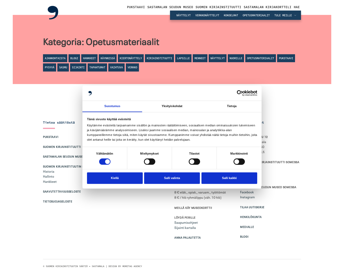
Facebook (247, 191)
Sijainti (78, 67)
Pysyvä (49, 67)
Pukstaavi (136, 7)
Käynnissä (108, 58)
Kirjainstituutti (159, 58)
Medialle (247, 226)
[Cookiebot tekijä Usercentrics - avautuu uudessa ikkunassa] (239, 93)
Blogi (74, 58)
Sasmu (63, 67)
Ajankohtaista (55, 58)
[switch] (149, 161)
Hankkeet (89, 58)
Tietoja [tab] (231, 106)
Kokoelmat (231, 15)
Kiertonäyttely (131, 58)
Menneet (200, 58)
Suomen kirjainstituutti (218, 7)
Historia (48, 171)
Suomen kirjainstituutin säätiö (67, 166)
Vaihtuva (116, 67)
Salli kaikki (229, 178)
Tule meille (283, 15)
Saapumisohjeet (186, 222)
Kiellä (115, 178)
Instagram (247, 196)
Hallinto (48, 176)
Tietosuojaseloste (57, 201)
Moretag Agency (132, 266)
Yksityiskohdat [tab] (172, 106)
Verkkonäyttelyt (207, 15)
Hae (297, 7)
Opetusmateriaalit (256, 15)
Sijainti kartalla (185, 227)
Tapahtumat (97, 67)
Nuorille (236, 58)
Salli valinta (172, 178)
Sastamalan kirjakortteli (267, 7)
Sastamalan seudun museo (170, 7)
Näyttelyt (183, 15)
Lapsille (183, 58)
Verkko (132, 67)
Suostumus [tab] (112, 106)
